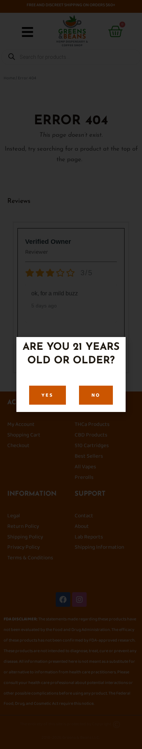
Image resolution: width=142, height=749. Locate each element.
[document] (71, 374)
